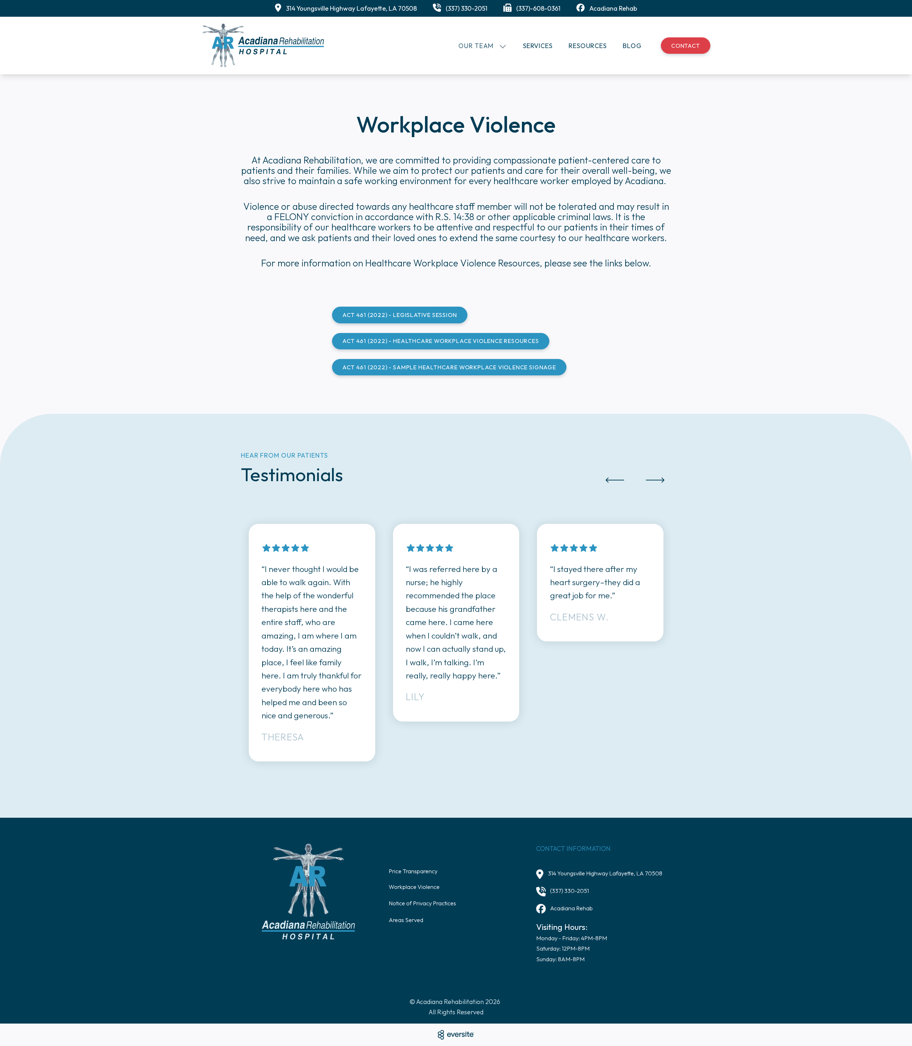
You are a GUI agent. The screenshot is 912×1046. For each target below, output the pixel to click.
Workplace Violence (414, 886)
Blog (632, 46)
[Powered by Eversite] (456, 1035)
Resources (588, 46)
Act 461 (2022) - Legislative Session (399, 314)
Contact (685, 45)
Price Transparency (413, 871)
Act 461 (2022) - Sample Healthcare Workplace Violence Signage (449, 367)
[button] (615, 480)
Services (538, 46)
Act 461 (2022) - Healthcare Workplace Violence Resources (440, 340)
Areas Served (406, 919)
